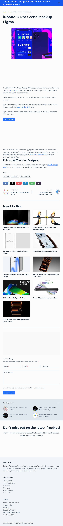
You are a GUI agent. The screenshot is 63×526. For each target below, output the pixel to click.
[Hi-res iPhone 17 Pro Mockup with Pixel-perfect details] (16, 309)
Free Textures (8, 490)
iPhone (6, 176)
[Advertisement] (31, 72)
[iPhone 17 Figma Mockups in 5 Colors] (46, 287)
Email (26, 366)
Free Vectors (7, 481)
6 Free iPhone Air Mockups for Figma (45, 251)
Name (6, 366)
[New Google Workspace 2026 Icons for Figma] (35, 415)
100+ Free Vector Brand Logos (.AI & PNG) (20, 409)
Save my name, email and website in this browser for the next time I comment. (24, 388)
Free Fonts (7, 493)
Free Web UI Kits (9, 483)
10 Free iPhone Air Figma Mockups (14, 298)
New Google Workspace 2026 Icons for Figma (48, 415)
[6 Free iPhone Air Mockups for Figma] (46, 240)
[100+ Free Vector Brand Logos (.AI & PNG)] (5, 408)
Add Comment (8, 372)
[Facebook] (5, 183)
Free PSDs (6, 486)
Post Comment (9, 393)
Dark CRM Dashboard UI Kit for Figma (18, 415)
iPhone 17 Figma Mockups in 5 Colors (45, 298)
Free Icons (6, 488)
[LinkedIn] (25, 183)
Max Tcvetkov (13, 90)
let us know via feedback (37, 155)
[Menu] (59, 3)
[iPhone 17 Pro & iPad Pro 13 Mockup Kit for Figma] (16, 217)
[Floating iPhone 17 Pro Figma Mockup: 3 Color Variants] (46, 264)
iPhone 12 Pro (25, 176)
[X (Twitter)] (12, 183)
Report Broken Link (23, 107)
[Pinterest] (19, 183)
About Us (6, 503)
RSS (12, 515)
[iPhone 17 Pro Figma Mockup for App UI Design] (16, 264)
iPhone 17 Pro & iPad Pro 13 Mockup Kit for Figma (47, 409)
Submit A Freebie (9, 510)
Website (45, 366)
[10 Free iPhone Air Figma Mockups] (16, 287)
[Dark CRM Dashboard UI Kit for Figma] (5, 415)
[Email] (38, 183)
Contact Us (15, 503)
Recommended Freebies (11, 512)
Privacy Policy (8, 505)
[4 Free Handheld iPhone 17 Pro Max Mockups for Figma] (46, 217)
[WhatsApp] (32, 183)
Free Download (9, 119)
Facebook (6, 515)
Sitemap (6, 508)
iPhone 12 (15, 176)
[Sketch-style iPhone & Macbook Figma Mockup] (16, 240)
